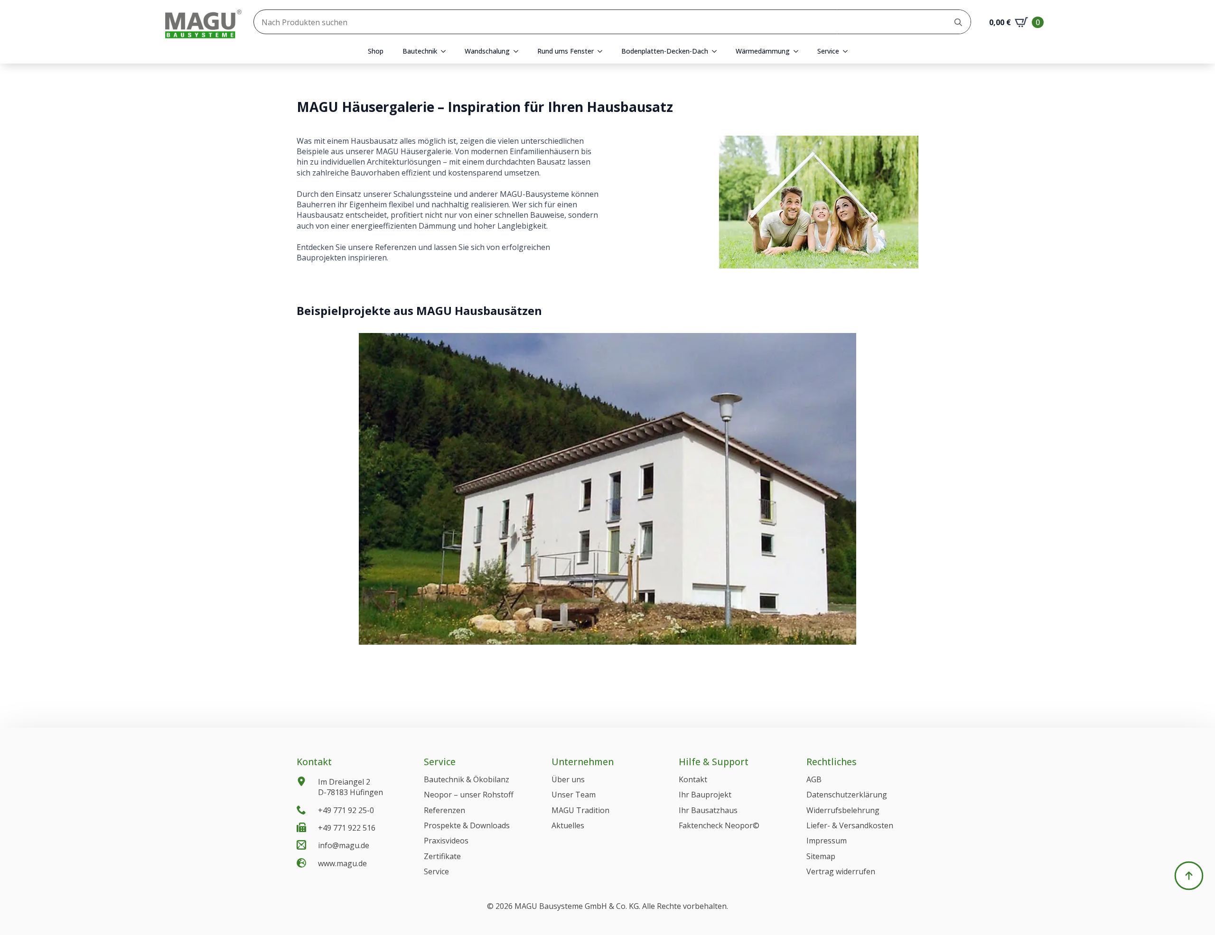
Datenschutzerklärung (846, 794)
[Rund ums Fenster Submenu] (603, 51)
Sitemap (820, 856)
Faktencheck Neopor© (719, 825)
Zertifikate (442, 856)
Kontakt (693, 779)
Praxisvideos (446, 840)
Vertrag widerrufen (840, 871)
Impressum (826, 840)
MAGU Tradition (580, 810)
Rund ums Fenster (565, 51)
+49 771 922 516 (346, 828)
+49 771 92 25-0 (346, 810)
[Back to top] (1189, 875)
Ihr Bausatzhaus (708, 810)
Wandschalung (487, 51)
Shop (375, 51)
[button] (479, 635)
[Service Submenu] (848, 51)
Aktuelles (567, 825)
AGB (814, 779)
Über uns (568, 779)
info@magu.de (343, 845)
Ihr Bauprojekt (705, 794)
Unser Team (573, 794)
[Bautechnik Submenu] (446, 51)
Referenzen (444, 810)
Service (828, 51)
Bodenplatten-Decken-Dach (664, 51)
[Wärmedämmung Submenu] (799, 51)
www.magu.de (342, 863)
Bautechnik (419, 51)
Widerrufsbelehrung (842, 810)
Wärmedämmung (763, 51)
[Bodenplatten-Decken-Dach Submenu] (717, 51)
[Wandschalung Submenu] (519, 51)
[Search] (958, 22)
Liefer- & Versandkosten (849, 825)
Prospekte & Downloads (467, 825)
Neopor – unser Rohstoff (469, 794)
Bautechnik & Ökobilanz (466, 779)
